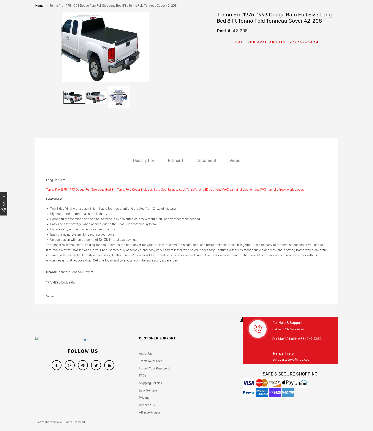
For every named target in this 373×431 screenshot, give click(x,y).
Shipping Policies (150, 383)
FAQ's (143, 376)
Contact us (147, 405)
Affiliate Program (151, 412)
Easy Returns (148, 390)
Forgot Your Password (154, 368)
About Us (145, 354)
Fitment (175, 160)
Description (144, 160)
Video (234, 160)
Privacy (144, 398)
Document (206, 160)
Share (3, 200)
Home (39, 6)
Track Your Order (150, 361)
